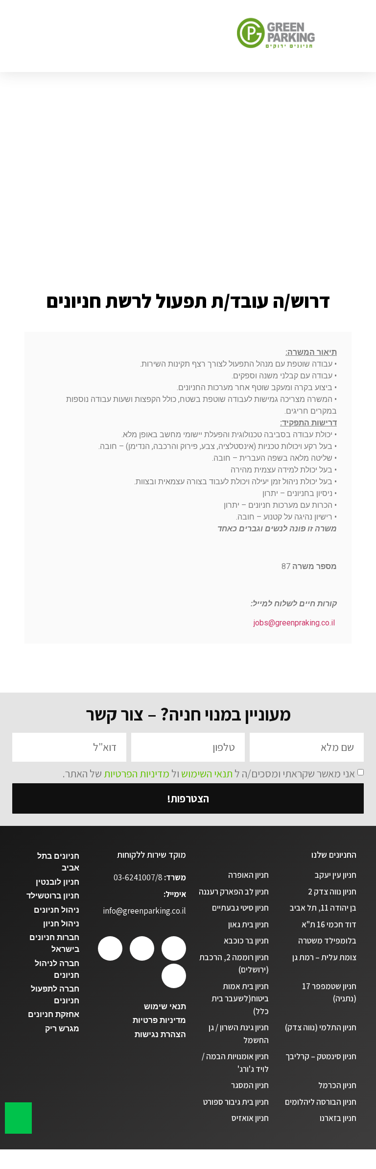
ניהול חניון (61, 923)
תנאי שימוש (165, 1006)
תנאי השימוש (207, 773)
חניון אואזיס (250, 1118)
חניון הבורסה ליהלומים (320, 1101)
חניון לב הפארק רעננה (234, 891)
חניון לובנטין (57, 882)
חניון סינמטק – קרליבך (320, 1056)
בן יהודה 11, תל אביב (323, 907)
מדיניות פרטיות (159, 1020)
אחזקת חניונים (53, 1014)
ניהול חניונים (56, 910)
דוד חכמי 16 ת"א (329, 924)
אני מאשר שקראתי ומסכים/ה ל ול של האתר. (209, 773)
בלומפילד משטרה (327, 940)
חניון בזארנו (338, 1118)
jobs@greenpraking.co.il (294, 622)
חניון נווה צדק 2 (332, 891)
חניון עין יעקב (335, 875)
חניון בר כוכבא (246, 940)
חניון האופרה (248, 875)
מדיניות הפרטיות (136, 773)
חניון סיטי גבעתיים (240, 907)
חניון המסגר (250, 1085)
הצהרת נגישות (160, 1034)
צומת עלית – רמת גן (324, 957)
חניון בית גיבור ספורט (236, 1101)
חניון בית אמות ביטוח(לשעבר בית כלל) (240, 999)
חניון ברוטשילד (52, 895)
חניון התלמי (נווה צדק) (320, 1027)
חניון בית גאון (248, 924)
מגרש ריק (62, 1028)
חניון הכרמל (337, 1085)
